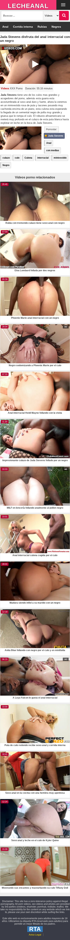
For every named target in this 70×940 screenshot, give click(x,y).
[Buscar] (64, 15)
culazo (6, 157)
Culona (28, 157)
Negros (56, 26)
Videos (5, 88)
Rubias (42, 26)
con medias (52, 150)
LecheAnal (28, 5)
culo (17, 157)
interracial (43, 157)
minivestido (60, 157)
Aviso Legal (35, 934)
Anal (5, 26)
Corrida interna (23, 26)
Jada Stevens (55, 135)
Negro (6, 165)
